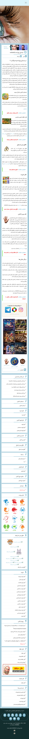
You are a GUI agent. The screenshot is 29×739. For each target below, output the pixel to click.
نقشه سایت (9, 728)
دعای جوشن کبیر (21, 459)
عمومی (18, 370)
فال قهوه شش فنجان (21, 430)
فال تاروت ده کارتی (21, 604)
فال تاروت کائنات (21, 583)
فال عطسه (23, 683)
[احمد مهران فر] (23, 48)
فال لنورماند (22, 698)
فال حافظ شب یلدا (21, 659)
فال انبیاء (23, 415)
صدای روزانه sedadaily (16, 52)
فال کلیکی (23, 471)
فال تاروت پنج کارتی (21, 595)
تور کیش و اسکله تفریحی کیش (19, 638)
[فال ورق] (9, 349)
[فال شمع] (9, 337)
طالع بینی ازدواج (6, 164)
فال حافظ (12, 134)
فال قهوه (23, 424)
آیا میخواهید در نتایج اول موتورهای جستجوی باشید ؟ (15, 641)
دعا (24, 462)
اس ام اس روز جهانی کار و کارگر (19, 396)
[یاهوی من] (24, 715)
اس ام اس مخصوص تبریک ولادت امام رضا (17, 381)
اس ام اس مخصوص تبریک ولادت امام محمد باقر (15, 384)
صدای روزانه (14, 22)
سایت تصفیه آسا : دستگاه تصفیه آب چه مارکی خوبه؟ (14, 625)
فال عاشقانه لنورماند (21, 695)
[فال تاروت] (21, 325)
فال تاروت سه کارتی (21, 589)
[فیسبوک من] (16, 715)
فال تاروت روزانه (21, 576)
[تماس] (8, 715)
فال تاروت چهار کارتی (21, 592)
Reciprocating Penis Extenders (20, 628)
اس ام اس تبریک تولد (21, 393)
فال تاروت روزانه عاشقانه (20, 610)
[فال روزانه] (9, 325)
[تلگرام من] (20, 715)
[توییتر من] (4, 715)
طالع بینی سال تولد (21, 567)
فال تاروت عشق (22, 607)
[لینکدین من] (10, 718)
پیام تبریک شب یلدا (21, 662)
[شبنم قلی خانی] (6, 48)
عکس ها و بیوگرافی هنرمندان (19, 704)
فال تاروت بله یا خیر (21, 613)
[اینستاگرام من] (12, 715)
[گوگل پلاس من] (18, 718)
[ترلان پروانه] (14, 48)
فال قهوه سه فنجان (21, 427)
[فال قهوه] (21, 337)
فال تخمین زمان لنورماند (20, 692)
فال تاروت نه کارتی (21, 601)
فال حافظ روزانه (22, 656)
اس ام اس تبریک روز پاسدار (19, 390)
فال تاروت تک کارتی (21, 586)
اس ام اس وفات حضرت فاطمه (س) (18, 387)
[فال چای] (21, 349)
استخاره (25, 109)
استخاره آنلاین (22, 405)
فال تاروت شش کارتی (20, 598)
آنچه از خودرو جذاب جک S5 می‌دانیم (18, 632)
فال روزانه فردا (22, 701)
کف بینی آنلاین (22, 248)
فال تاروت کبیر (22, 579)
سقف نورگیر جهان (21, 635)
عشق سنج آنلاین (22, 480)
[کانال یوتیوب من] (14, 718)
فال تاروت (19, 205)
